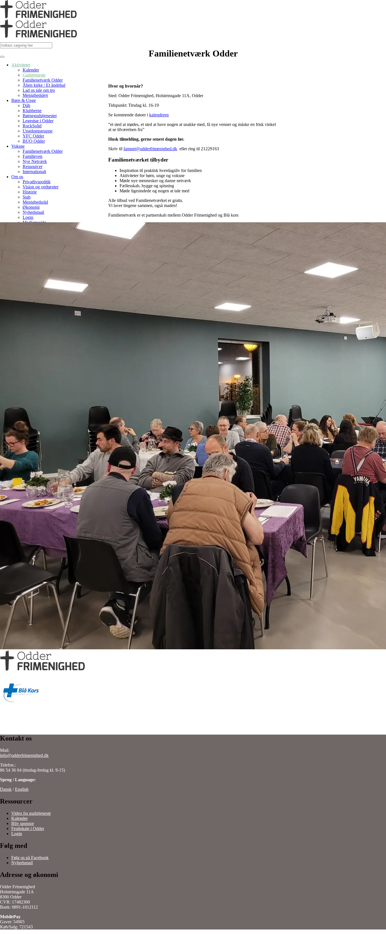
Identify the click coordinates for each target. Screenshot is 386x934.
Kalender (19, 818)
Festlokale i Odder (27, 828)
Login (16, 833)
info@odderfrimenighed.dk (24, 755)
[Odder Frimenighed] (38, 26)
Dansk (6, 789)
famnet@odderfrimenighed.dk (150, 148)
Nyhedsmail (22, 862)
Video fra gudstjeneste (31, 813)
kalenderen (159, 114)
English (22, 789)
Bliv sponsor (22, 823)
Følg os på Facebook (30, 857)
